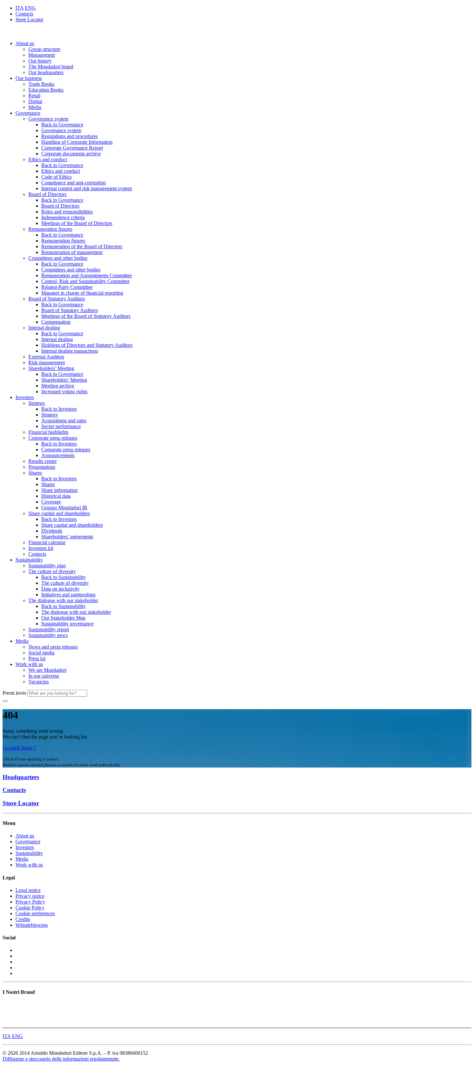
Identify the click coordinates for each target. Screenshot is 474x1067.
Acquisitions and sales (63, 420)
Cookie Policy (29, 907)
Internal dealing (44, 327)
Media (34, 107)
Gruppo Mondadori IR (64, 507)
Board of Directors (47, 194)
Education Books (46, 90)
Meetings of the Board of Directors (76, 223)
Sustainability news (48, 635)
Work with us (29, 664)
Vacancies (38, 681)
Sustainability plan (47, 565)
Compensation (56, 322)
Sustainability (29, 560)
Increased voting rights (64, 391)
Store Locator (29, 19)
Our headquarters (46, 72)
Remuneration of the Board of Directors (81, 246)
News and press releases (53, 647)
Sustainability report (48, 629)
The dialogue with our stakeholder (63, 600)
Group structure (44, 49)
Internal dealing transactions (69, 351)
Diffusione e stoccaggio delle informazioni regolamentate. (61, 1059)
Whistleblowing (31, 925)
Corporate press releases (52, 438)
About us (24, 43)
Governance (27, 113)
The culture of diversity (52, 571)
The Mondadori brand (50, 66)
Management (41, 55)
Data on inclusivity (60, 589)
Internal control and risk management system (86, 188)
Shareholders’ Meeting (51, 368)
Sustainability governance (67, 623)
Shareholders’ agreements (67, 536)
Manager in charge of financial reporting (82, 293)
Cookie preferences (35, 913)
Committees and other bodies (57, 258)
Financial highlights (48, 432)
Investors (24, 397)
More (8, 1022)
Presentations (41, 467)
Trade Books (41, 84)
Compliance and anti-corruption (73, 182)
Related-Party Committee (67, 287)
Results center (42, 461)
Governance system (48, 119)
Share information (59, 490)
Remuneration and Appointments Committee (86, 275)
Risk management (46, 362)
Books (9, 1004)
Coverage (51, 501)
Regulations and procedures (69, 136)
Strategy (36, 403)
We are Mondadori (47, 670)
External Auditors (46, 356)
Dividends (51, 531)
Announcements (57, 455)
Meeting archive (57, 385)
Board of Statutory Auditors (56, 298)
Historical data (56, 496)
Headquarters (21, 777)
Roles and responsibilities (67, 211)
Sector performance (61, 426)
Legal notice (28, 890)
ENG (30, 8)
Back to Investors (59, 409)
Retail (34, 95)
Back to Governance (62, 124)
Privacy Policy (30, 902)
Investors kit (40, 548)
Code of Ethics (56, 177)
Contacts (24, 13)
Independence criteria (63, 217)
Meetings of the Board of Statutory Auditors (86, 316)
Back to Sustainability (63, 577)
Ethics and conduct (47, 159)
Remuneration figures (50, 229)
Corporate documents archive (71, 153)
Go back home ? (19, 747)
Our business (28, 78)
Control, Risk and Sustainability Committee (85, 281)
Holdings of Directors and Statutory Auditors (87, 345)
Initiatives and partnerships (68, 594)
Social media (41, 652)
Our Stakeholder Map (63, 618)
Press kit (36, 658)
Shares (35, 472)
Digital (35, 101)
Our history (40, 61)
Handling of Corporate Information (77, 142)
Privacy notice (29, 896)
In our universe (43, 676)
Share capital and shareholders (59, 513)
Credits (22, 919)
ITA (19, 8)
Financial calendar (46, 542)
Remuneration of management (72, 252)
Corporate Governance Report (72, 148)
